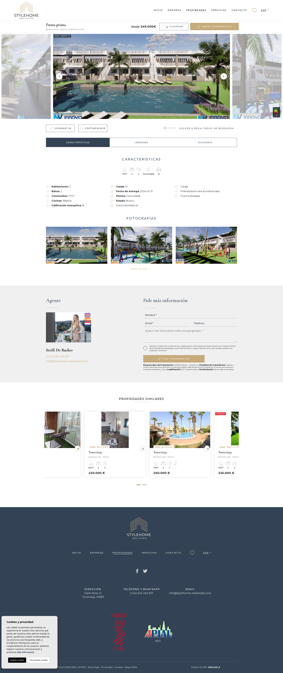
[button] (60, 128)
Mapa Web (131, 667)
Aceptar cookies (17, 660)
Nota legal (93, 667)
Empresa (174, 10)
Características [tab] (78, 142)
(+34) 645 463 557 (57, 356)
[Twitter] (145, 571)
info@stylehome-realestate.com (67, 361)
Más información (25, 652)
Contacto (239, 10)
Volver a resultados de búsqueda (206, 128)
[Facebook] (137, 571)
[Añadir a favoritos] (103, 448)
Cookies (118, 667)
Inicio (158, 10)
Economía (205, 142)
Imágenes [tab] (141, 142)
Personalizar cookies (38, 660)
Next (224, 76)
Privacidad (106, 667)
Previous (59, 76)
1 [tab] (138, 484)
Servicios (218, 10)
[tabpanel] (76, 444)
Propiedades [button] (196, 10)
